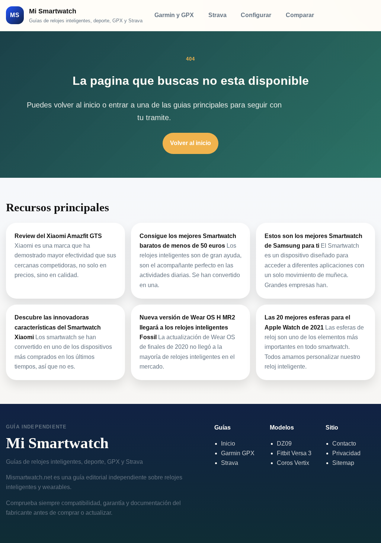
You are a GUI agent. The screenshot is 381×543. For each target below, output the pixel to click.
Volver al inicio (190, 143)
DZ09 (284, 443)
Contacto (344, 443)
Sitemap (343, 463)
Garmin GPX (237, 453)
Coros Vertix (293, 463)
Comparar (300, 15)
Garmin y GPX (174, 15)
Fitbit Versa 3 (294, 453)
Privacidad (346, 453)
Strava (217, 15)
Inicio (228, 443)
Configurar (256, 15)
